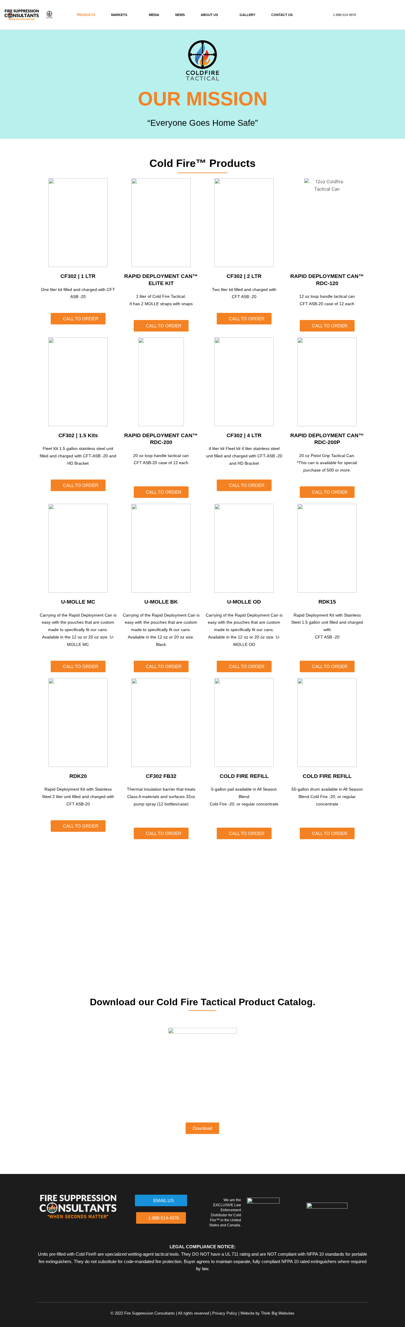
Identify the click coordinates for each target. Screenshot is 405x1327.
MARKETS (119, 15)
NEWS (180, 15)
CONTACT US (282, 15)
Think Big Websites (277, 1313)
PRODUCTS (86, 15)
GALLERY (247, 15)
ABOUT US (209, 15)
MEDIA (154, 15)
